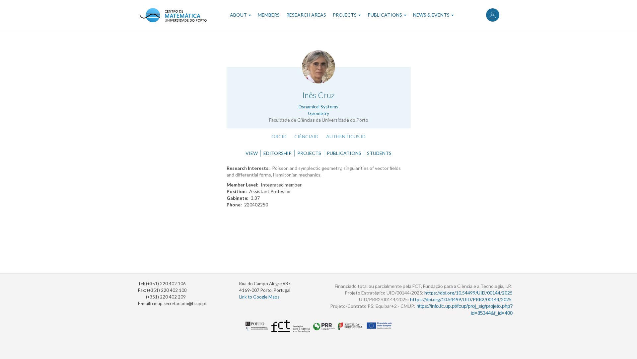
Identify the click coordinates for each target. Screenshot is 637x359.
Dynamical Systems (318, 106)
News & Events (432, 15)
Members (269, 15)
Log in (492, 15)
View (252, 153)
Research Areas (306, 15)
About (239, 15)
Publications (385, 15)
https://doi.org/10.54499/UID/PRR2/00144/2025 (461, 299)
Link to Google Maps (259, 296)
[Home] (173, 15)
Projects (345, 15)
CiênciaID (306, 136)
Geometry (318, 113)
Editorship (277, 153)
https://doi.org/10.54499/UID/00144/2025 (468, 293)
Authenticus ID (346, 136)
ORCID (279, 136)
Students (379, 153)
